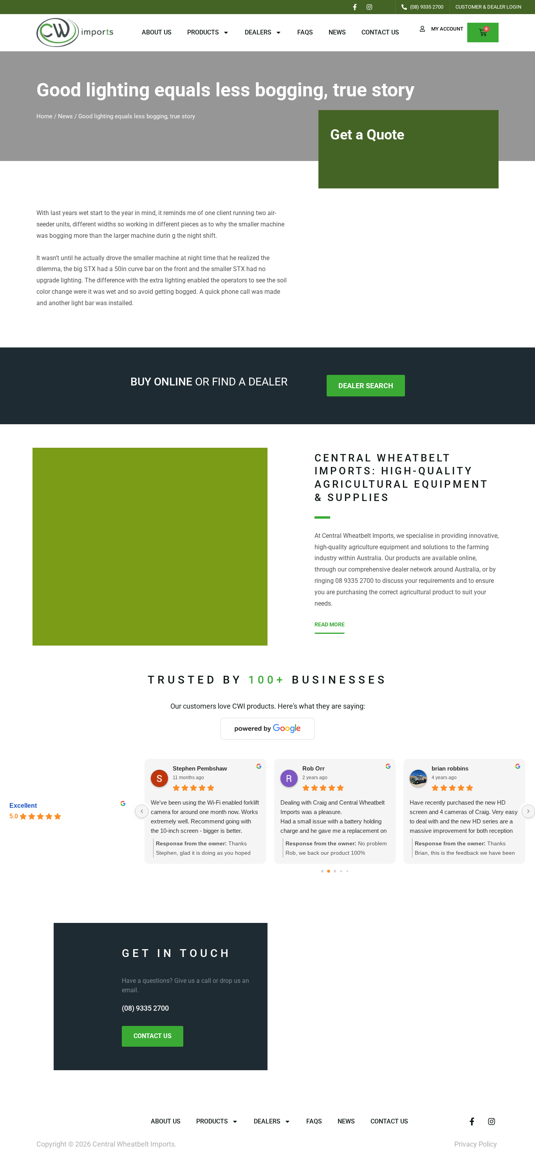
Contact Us (380, 32)
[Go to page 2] (335, 871)
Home (44, 116)
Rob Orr (313, 768)
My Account (447, 29)
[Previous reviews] (141, 811)
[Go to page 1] (328, 871)
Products (203, 32)
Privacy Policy (475, 1144)
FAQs (305, 32)
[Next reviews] (528, 811)
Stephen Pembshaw (200, 768)
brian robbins (450, 768)
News (337, 32)
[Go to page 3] (341, 871)
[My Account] (422, 29)
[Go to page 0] (322, 871)
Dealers (258, 32)
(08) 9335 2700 (145, 1008)
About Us (157, 32)
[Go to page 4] (347, 871)
